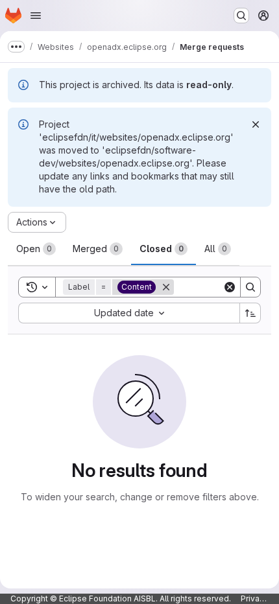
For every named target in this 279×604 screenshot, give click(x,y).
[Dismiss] (255, 124)
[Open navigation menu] (35, 15)
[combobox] (128, 313)
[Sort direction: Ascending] (250, 313)
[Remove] (166, 287)
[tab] (36, 249)
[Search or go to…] (241, 15)
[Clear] (229, 287)
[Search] (250, 287)
